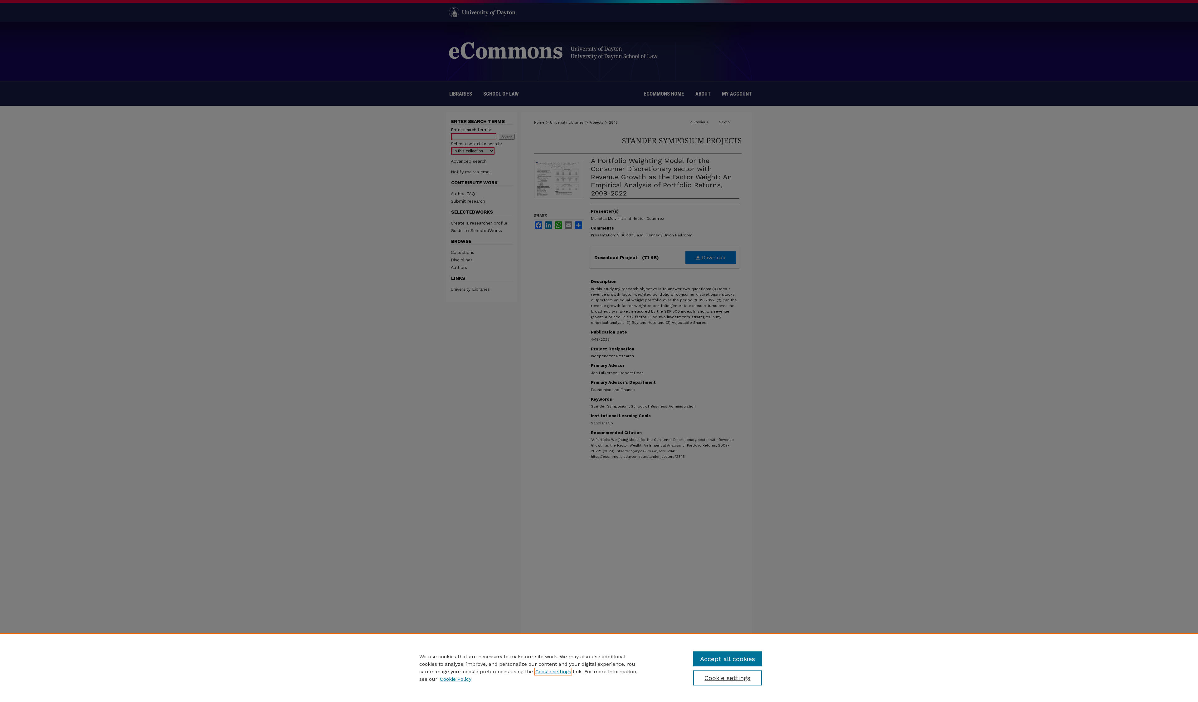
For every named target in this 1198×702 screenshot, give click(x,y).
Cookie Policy (455, 679)
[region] (599, 667)
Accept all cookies (727, 659)
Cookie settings (553, 672)
